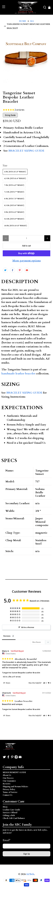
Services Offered (10, 812)
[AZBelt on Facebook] (8, 758)
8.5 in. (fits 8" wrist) (14, 205)
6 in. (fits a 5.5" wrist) (15, 172)
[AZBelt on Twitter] (4, 758)
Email (6, 840)
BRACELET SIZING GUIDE (26, 150)
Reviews (6, 783)
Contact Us (7, 795)
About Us (7, 775)
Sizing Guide (10, 115)
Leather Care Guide (11, 809)
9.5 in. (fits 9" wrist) (14, 219)
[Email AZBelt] (20, 758)
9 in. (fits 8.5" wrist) (14, 212)
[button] (44, 683)
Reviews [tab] (6, 636)
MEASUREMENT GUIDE (14, 772)
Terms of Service (10, 792)
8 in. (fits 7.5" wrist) (14, 199)
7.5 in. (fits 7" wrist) (14, 192)
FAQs (5, 807)
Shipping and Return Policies (15, 786)
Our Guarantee (9, 781)
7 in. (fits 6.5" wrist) (14, 185)
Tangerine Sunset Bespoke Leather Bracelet (21, 672)
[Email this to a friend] (26, 270)
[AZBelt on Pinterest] (12, 758)
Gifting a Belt (9, 815)
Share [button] (7, 683)
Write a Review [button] (27, 627)
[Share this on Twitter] (5, 270)
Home (22, 21)
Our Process (8, 778)
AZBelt (30, 874)
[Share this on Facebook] (12, 270)
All (32, 21)
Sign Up (26, 853)
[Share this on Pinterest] (19, 270)
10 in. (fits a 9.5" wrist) (15, 225)
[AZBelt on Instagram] (16, 758)
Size (5, 165)
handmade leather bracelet (18, 373)
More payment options (26, 260)
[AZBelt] (26, 7)
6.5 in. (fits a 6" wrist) (15, 178)
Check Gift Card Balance (14, 818)
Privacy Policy (9, 789)
